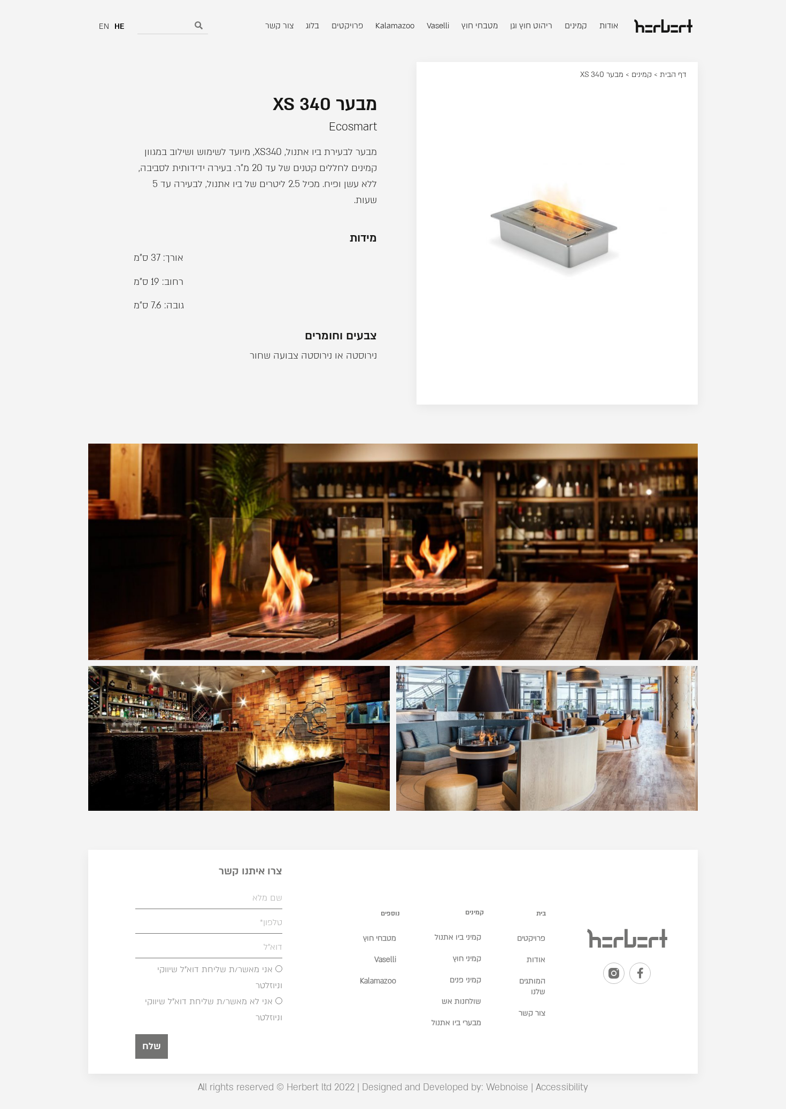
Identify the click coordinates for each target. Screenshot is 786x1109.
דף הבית (673, 74)
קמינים (641, 74)
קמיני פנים (465, 980)
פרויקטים (531, 938)
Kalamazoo (378, 981)
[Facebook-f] (640, 973)
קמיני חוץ (467, 958)
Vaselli (385, 960)
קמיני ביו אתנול (458, 937)
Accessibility (562, 1087)
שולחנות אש (461, 1001)
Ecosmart (353, 127)
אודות (536, 960)
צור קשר (532, 1013)
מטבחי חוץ (379, 938)
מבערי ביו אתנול (456, 1023)
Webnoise (505, 1087)
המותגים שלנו (532, 986)
